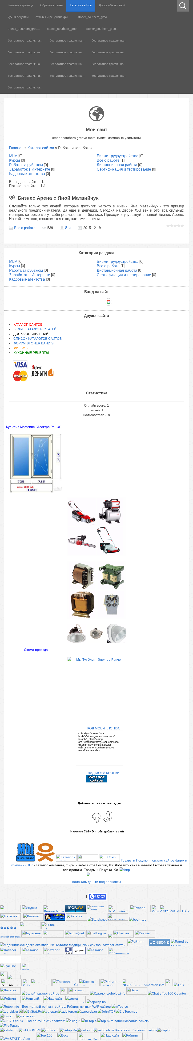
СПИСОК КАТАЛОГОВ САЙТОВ (37, 338)
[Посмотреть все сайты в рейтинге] (89, 985)
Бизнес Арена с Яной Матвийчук (58, 198)
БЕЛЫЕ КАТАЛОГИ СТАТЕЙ (34, 329)
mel (10, 961)
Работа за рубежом (26, 165)
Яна (68, 228)
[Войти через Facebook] (92, 301)
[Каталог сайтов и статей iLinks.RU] (97, 953)
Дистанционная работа (117, 165)
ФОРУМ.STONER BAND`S (33, 343)
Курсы (14, 160)
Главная (16, 148)
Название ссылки (136, 1021)
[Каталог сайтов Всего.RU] (10, 953)
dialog (10, 957)
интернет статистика (10, 937)
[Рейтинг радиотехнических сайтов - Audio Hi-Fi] (132, 1039)
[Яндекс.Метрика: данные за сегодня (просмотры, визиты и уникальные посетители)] (53, 908)
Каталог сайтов (41, 148)
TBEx (185, 911)
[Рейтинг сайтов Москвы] (110, 936)
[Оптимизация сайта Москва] (155, 911)
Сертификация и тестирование (124, 169)
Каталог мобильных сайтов (136, 1030)
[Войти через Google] (108, 302)
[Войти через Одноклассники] (116, 301)
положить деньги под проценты (96, 882)
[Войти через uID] (76, 301)
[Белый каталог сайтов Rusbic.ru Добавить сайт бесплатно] (40, 993)
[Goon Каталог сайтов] (75, 953)
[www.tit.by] (123, 936)
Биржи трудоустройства (117, 156)
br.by (10, 959)
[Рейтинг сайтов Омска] (21, 1011)
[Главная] (96, 120)
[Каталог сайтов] (169, 985)
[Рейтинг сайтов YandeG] (97, 912)
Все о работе (108, 160)
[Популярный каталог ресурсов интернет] (159, 945)
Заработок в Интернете (29, 169)
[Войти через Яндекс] (100, 301)
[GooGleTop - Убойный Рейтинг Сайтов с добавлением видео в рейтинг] (110, 1021)
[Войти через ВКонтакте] (84, 301)
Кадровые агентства (27, 174)
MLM (13, 156)
